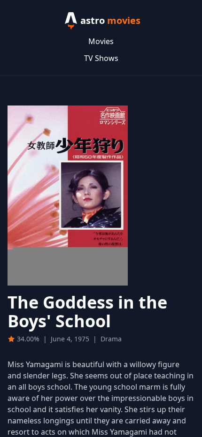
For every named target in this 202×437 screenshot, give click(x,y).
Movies (101, 41)
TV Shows (101, 58)
